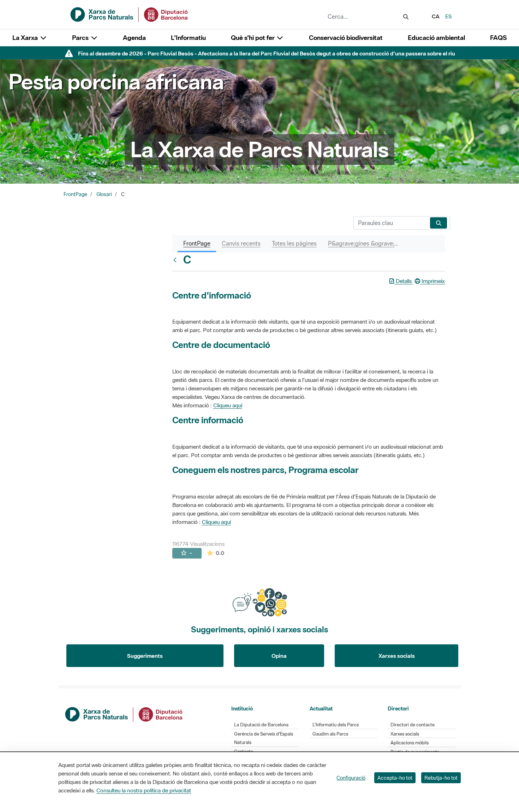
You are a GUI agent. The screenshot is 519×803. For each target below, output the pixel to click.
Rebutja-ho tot (441, 777)
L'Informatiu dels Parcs (335, 725)
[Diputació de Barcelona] (124, 713)
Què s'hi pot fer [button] (253, 38)
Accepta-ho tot (394, 777)
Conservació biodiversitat (346, 38)
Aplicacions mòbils (409, 743)
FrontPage (75, 194)
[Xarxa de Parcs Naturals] (129, 13)
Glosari (104, 194)
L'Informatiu (188, 38)
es (448, 16)
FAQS (498, 38)
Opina (279, 655)
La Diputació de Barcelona (261, 725)
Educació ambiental (436, 38)
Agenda (134, 38)
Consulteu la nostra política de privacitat (143, 790)
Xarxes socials (396, 655)
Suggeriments (145, 655)
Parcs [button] (81, 38)
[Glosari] (176, 259)
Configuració (350, 777)
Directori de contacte (412, 725)
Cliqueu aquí (227, 405)
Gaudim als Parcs (330, 734)
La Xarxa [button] (25, 38)
